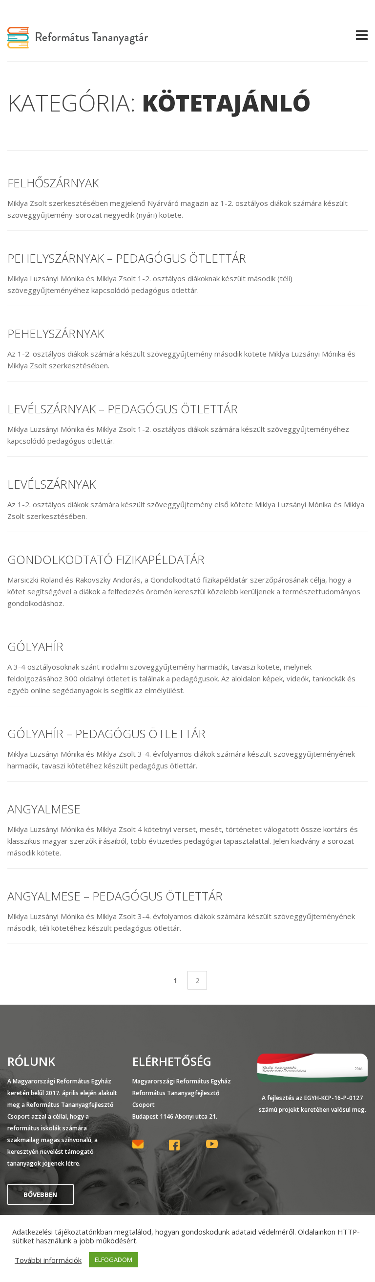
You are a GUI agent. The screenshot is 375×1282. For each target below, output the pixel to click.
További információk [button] (48, 1260)
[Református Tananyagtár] (77, 42)
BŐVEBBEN (40, 1194)
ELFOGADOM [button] (113, 1259)
